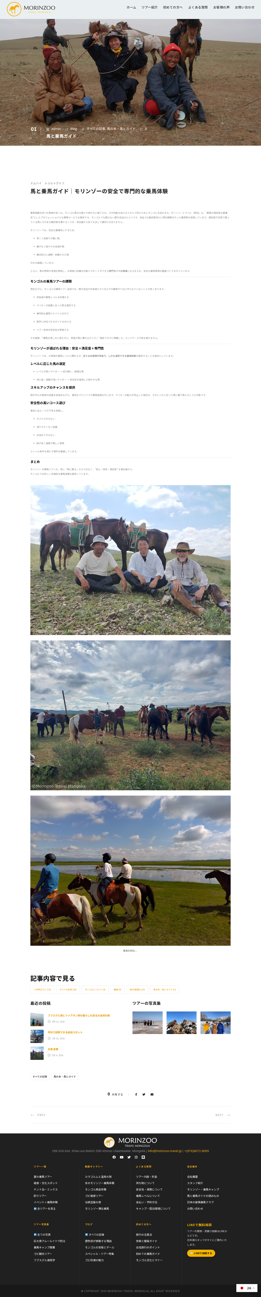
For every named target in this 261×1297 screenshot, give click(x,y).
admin (56, 128)
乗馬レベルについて (148, 1196)
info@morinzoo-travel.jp (165, 1151)
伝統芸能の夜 (93, 1202)
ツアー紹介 (150, 7)
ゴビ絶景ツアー (94, 1196)
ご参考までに (42, 989)
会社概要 (192, 1176)
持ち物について (145, 1183)
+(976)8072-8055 (196, 1151)
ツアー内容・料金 (146, 1176)
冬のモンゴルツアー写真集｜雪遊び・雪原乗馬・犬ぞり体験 (216, 1018)
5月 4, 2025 (57, 1055)
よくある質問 (198, 7)
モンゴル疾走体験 (95, 1189)
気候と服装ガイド (146, 1241)
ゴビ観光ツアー (43, 1254)
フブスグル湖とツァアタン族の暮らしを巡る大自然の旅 (79, 1015)
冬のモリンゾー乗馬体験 (99, 1183)
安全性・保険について (149, 1189)
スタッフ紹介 (195, 1183)
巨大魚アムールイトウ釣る (50, 1241)
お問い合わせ (245, 7)
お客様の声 (221, 7)
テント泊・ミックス (46, 1189)
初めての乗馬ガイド (148, 1254)
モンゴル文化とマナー (149, 1260)
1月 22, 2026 (58, 1038)
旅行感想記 (137, 989)
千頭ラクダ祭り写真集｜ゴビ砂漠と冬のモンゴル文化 (147, 1018)
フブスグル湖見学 (44, 1260)
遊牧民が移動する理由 (98, 1241)
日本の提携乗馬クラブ (200, 1202)
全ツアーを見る (46, 1208)
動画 (117, 989)
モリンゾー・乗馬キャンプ (203, 1189)
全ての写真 (44, 1234)
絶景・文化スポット (46, 1183)
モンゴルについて (95, 989)
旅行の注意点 (144, 1234)
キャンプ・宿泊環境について (153, 1208)
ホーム (131, 7)
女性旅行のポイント (148, 1247)
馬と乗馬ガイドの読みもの (203, 1196)
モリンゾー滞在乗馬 (97, 1208)
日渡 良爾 (53, 1049)
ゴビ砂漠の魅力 (94, 1260)
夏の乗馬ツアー (43, 1176)
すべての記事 (95, 128)
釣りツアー (40, 1196)
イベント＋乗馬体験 (46, 1202)
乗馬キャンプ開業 (44, 1247)
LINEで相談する (203, 1253)
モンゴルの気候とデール (99, 1247)
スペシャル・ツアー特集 (99, 1254)
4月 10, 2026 (58, 1021)
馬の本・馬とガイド (121, 128)
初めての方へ (173, 7)
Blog (73, 128)
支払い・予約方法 (146, 1202)
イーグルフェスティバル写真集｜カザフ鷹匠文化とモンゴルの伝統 (181, 1018)
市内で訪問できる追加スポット (65, 1032)
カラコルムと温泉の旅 (98, 1176)
